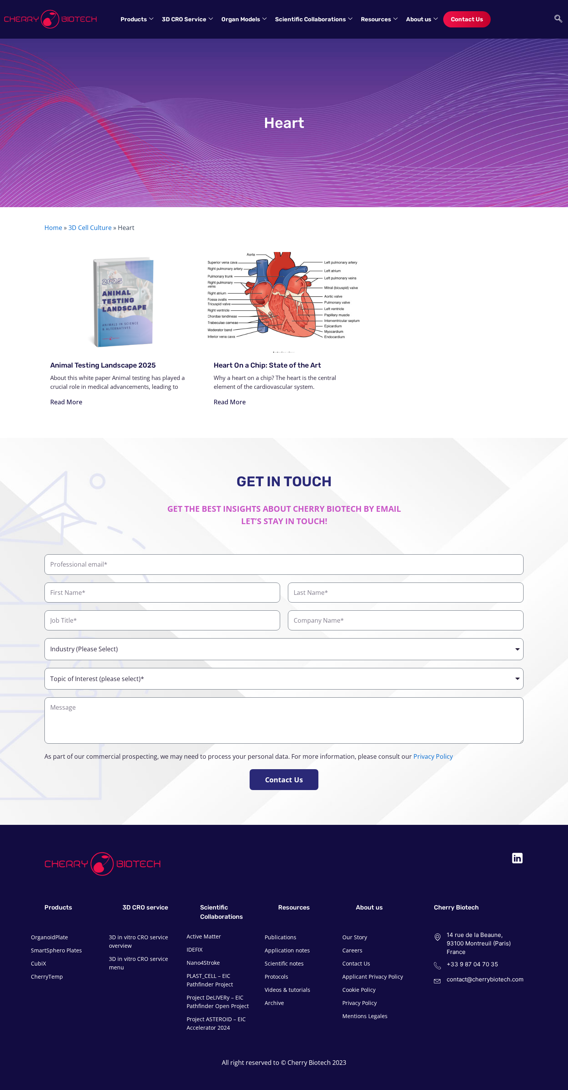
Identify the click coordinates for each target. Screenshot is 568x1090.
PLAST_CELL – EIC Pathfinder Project (210, 980)
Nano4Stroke (203, 962)
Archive (274, 1003)
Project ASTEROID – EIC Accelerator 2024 (216, 1023)
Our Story (354, 937)
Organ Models (240, 19)
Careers (352, 950)
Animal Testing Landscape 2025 (103, 365)
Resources (376, 19)
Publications (280, 937)
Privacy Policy (433, 756)
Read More (66, 402)
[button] (556, 19)
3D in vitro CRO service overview (138, 941)
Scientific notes (284, 963)
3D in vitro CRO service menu (138, 963)
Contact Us (467, 19)
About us (418, 19)
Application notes (287, 950)
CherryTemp (47, 976)
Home (53, 227)
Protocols (276, 976)
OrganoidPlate (49, 937)
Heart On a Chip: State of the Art (267, 365)
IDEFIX (194, 949)
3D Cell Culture (90, 227)
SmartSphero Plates (56, 950)
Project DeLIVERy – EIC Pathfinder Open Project (218, 1002)
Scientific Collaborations (310, 19)
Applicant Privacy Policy (372, 976)
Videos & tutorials (287, 989)
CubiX (38, 963)
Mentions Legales (365, 1016)
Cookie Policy (359, 989)
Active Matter (204, 936)
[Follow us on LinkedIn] (517, 858)
